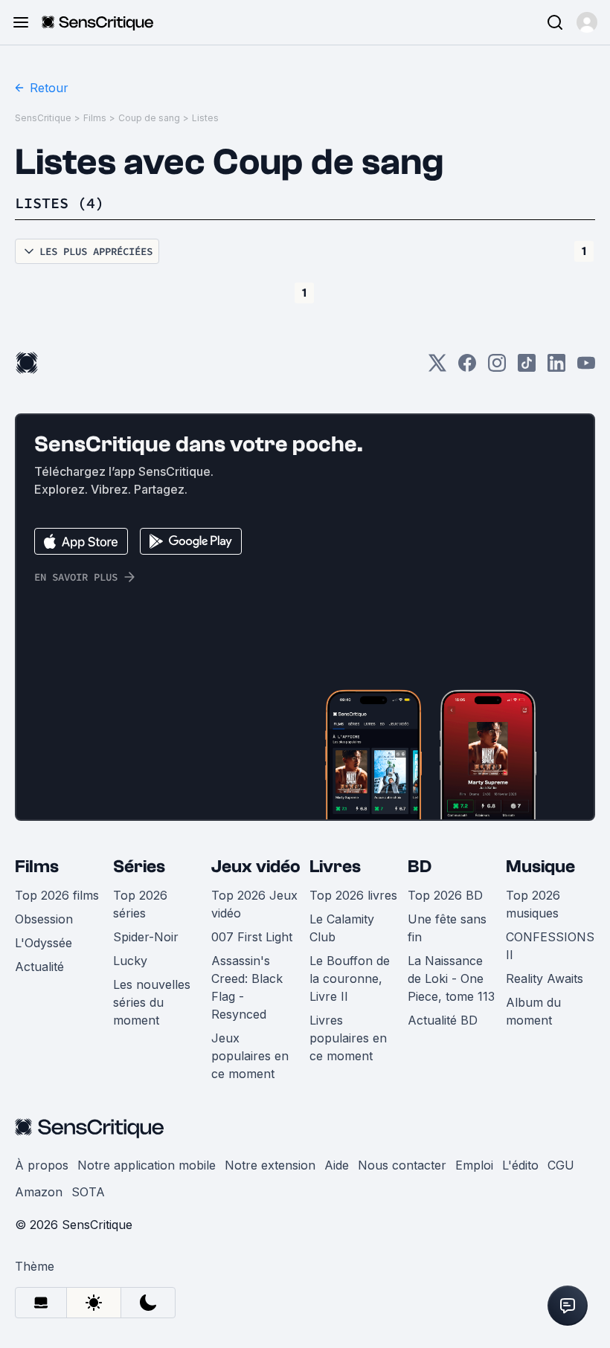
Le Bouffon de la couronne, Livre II (349, 978)
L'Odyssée (43, 942)
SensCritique (43, 117)
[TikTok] (527, 367)
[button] (587, 22)
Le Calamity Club (341, 928)
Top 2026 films (57, 895)
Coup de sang (149, 117)
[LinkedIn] (556, 367)
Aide (336, 1165)
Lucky (130, 960)
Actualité (39, 966)
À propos (41, 1165)
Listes (205, 117)
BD (419, 867)
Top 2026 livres (353, 895)
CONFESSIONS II (550, 945)
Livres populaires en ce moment (348, 1038)
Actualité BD (443, 1020)
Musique (540, 867)
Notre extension (270, 1165)
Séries (139, 867)
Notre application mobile (146, 1165)
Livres (335, 867)
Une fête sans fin (447, 928)
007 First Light (251, 936)
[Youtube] (586, 367)
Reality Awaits (544, 978)
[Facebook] (467, 367)
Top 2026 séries (140, 904)
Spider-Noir (146, 936)
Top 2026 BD (445, 895)
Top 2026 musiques (533, 904)
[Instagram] (497, 367)
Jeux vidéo (256, 867)
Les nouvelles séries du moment (151, 1002)
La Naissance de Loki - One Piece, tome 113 (451, 978)
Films (94, 117)
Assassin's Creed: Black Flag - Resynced (247, 987)
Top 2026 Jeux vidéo (254, 904)
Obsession (44, 919)
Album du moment (533, 1011)
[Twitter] (437, 367)
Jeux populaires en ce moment (250, 1056)
